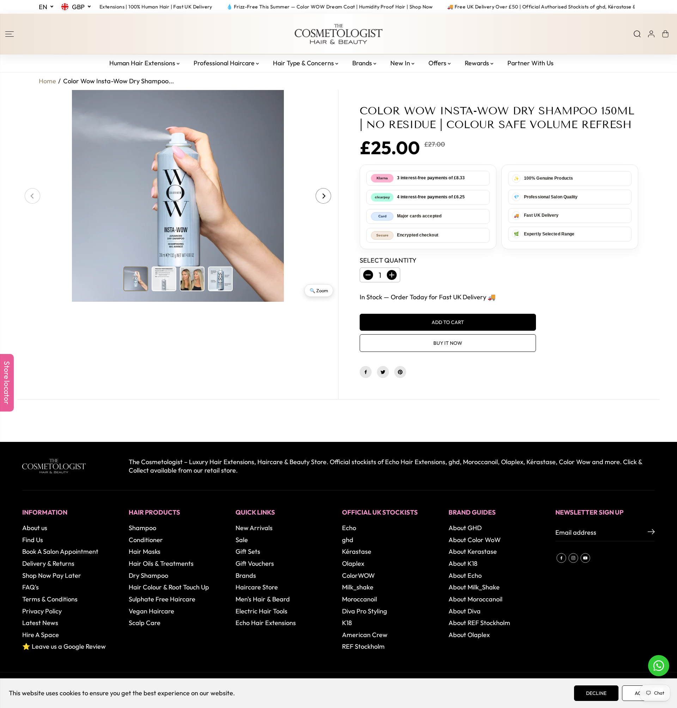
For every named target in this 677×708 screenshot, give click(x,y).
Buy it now (447, 343)
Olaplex (353, 563)
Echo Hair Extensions (266, 623)
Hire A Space (40, 635)
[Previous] (32, 196)
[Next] (323, 196)
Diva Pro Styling (364, 611)
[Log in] (651, 34)
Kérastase (356, 551)
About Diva (465, 611)
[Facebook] (366, 372)
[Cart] (665, 34)
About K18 (463, 563)
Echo (349, 528)
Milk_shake (357, 587)
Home (47, 81)
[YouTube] (585, 558)
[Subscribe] (651, 532)
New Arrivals (254, 528)
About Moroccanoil (475, 599)
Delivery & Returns (48, 563)
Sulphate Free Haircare (162, 599)
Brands (362, 63)
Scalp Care (144, 623)
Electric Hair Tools (261, 611)
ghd (347, 540)
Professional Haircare (225, 63)
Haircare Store (257, 587)
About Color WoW (475, 540)
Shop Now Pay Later (51, 575)
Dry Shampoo (148, 575)
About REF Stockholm (479, 623)
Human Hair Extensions (143, 63)
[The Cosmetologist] (338, 34)
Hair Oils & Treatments (161, 563)
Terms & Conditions (50, 599)
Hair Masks (144, 551)
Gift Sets (248, 551)
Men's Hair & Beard (263, 599)
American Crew (365, 635)
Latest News (40, 623)
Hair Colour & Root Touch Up (169, 587)
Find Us (32, 540)
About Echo (465, 575)
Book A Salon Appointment (60, 551)
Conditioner (146, 540)
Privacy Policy (42, 611)
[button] (9, 34)
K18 (347, 623)
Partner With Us (530, 63)
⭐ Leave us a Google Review (64, 646)
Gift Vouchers (255, 563)
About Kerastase (473, 551)
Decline (596, 693)
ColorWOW (358, 575)
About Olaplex (469, 635)
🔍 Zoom (319, 290)
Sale (242, 540)
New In (400, 63)
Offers (438, 63)
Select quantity (388, 260)
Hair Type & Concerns (304, 63)
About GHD (465, 528)
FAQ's (30, 587)
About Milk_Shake (474, 587)
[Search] (637, 34)
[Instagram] (573, 558)
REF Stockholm (363, 646)
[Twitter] (383, 372)
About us (34, 528)
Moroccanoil (359, 599)
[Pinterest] (400, 372)
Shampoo (142, 528)
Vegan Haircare (151, 611)
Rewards (477, 63)
